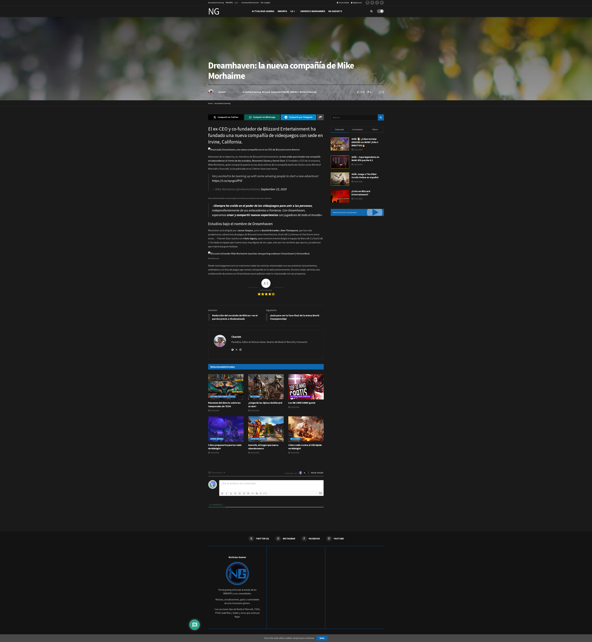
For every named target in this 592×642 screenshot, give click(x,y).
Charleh (222, 92)
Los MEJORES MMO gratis (301, 402)
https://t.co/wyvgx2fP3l (227, 181)
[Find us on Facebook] (377, 2)
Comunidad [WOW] (280, 92)
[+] (265, 493)
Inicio (210, 103)
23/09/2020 (234, 92)
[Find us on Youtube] (382, 2)
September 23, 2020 (273, 189)
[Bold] (222, 493)
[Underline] (231, 493)
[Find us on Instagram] (372, 2)
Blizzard (266, 92)
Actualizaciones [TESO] (223, 396)
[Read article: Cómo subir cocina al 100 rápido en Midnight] (306, 429)
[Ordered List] (239, 493)
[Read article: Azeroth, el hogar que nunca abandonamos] (266, 429)
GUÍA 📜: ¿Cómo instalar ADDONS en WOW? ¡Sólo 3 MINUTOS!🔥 (365, 142)
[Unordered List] (244, 493)
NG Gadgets (265, 2)
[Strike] (235, 493)
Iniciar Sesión (343, 2)
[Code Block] (252, 493)
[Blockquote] (248, 493)
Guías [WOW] (217, 439)
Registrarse (357, 2)
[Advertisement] (357, 243)
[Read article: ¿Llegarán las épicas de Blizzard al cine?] (266, 386)
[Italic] (226, 493)
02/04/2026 (214, 410)
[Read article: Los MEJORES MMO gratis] (306, 386)
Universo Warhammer (250, 2)
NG (213, 11)
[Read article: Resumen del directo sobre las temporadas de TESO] (226, 386)
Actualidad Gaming (216, 2)
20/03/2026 (294, 407)
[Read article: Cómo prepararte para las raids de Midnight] (226, 429)
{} (261, 493)
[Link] (257, 493)
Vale (322, 638)
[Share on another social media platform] (320, 117)
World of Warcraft (308, 92)
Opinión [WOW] (258, 439)
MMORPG (229, 2)
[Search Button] (371, 11)
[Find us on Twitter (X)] (368, 2)
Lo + (236, 2)
